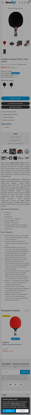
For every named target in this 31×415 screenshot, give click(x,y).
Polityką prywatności (16, 403)
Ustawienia (22, 410)
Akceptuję (8, 410)
